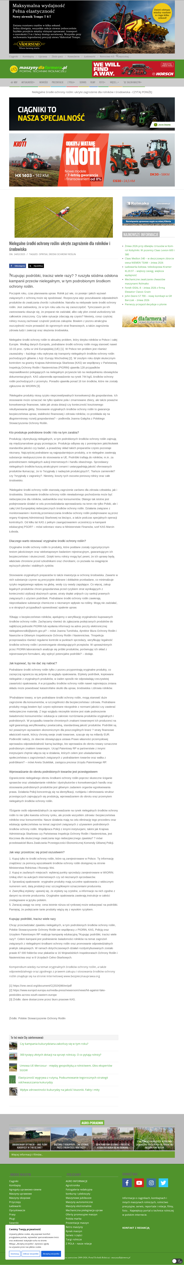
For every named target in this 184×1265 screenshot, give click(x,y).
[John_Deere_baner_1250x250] (92, 99)
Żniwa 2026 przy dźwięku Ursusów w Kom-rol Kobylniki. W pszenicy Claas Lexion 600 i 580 (150, 250)
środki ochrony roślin (62, 254)
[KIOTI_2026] (92, 135)
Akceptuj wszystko (51, 1253)
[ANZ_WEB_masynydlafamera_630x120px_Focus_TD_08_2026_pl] (133, 63)
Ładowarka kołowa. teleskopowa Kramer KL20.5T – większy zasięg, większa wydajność (148, 271)
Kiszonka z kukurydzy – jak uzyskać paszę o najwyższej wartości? (71, 1146)
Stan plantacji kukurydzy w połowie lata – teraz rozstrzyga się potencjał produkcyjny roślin (154, 1144)
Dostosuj (15, 1253)
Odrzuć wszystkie (31, 1253)
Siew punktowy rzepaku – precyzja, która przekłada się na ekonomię (113, 1146)
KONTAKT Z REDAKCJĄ (135, 1227)
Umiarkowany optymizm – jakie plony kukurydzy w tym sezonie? (29, 1146)
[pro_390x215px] (148, 198)
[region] (35, 1242)
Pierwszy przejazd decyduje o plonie (146, 304)
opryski (43, 254)
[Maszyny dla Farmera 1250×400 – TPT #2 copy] (92, 2)
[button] (177, 1261)
